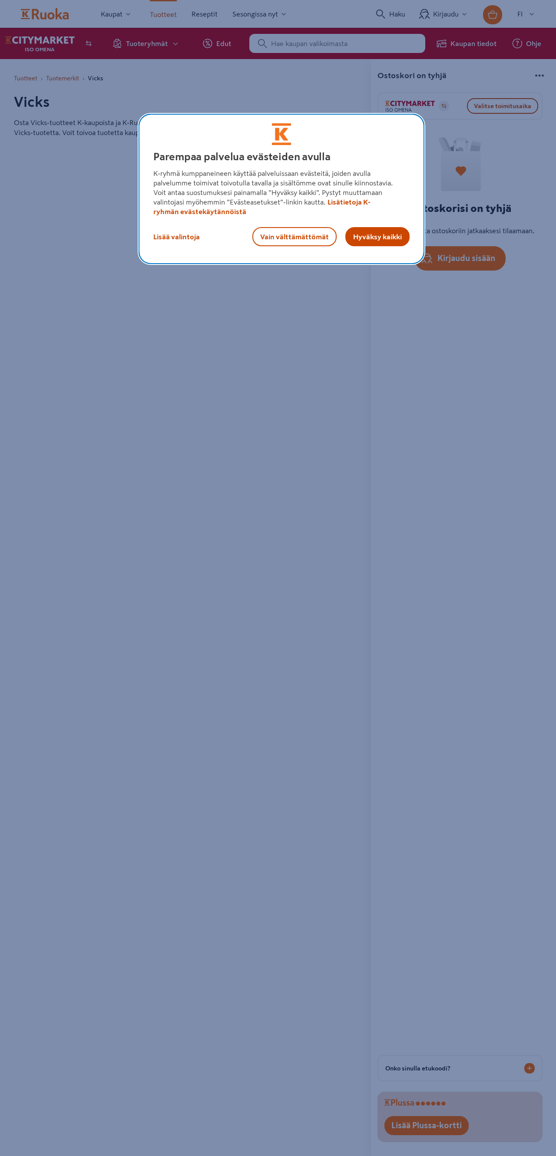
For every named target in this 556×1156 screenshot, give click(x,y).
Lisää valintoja (176, 236)
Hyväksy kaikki (377, 236)
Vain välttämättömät (294, 236)
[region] (281, 189)
